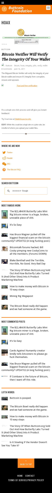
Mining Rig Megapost (21, 295)
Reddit (9, 158)
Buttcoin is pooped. (20, 397)
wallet (45, 65)
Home (20, 475)
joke (34, 65)
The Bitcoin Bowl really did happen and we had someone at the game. (29, 307)
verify (39, 65)
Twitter (9, 152)
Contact (30, 475)
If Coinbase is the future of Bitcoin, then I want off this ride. (29, 378)
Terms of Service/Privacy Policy (26, 480)
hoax (22, 65)
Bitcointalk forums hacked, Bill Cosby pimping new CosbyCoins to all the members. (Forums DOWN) (29, 250)
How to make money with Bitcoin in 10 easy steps (29, 288)
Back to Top (26, 464)
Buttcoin (6, 49)
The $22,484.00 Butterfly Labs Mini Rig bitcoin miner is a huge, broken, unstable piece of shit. (29, 214)
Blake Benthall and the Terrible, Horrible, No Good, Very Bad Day (27, 262)
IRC (8, 164)
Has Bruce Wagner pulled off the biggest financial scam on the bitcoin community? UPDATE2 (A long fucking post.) (26, 237)
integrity (28, 65)
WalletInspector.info (23, 119)
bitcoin (16, 65)
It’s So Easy (16, 224)
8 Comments (7, 69)
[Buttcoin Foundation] (17, 11)
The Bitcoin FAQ (14, 170)
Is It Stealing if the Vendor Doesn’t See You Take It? (24, 444)
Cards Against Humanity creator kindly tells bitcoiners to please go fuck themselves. (28, 353)
